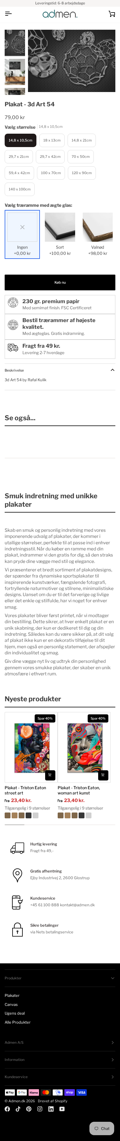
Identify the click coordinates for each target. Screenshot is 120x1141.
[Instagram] (40, 1109)
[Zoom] (39, 81)
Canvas (11, 1004)
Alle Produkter (18, 1022)
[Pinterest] (28, 1109)
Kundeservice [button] (16, 1077)
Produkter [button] (13, 978)
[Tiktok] (18, 1109)
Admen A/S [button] (14, 1042)
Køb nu (60, 282)
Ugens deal (15, 1013)
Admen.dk (16, 1101)
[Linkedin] (51, 1109)
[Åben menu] (13, 14)
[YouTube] (62, 1109)
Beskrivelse (14, 370)
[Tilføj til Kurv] (50, 775)
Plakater (12, 995)
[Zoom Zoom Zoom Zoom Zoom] (71, 61)
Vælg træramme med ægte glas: (38, 205)
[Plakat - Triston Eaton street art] (31, 815)
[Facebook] (7, 1109)
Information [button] (14, 1059)
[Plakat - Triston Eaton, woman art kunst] (84, 815)
